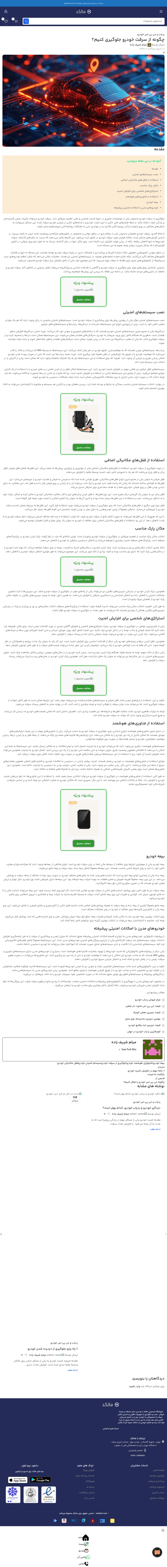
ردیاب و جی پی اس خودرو (151, 34)
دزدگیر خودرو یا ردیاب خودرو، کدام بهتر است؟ (131, 1108)
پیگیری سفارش (157, 1476)
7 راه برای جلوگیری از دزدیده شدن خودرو (53, 1349)
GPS (39, 350)
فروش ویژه (88, 1470)
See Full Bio (128, 1049)
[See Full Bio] (119, 1049)
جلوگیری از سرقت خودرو (114, 1063)
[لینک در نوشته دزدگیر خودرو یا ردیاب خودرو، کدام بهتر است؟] (125, 1094)
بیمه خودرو (152, 202)
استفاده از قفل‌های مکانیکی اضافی (139, 180)
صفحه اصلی (159, 1470)
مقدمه (155, 169)
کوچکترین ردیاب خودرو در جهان (143, 1032)
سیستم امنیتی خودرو (89, 1063)
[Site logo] (83, 11)
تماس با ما (89, 1498)
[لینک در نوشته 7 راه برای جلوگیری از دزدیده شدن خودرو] (42, 1214)
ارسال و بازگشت (86, 1492)
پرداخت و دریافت (156, 1481)
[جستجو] (26, 21)
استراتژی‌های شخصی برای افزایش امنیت (137, 191)
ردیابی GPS (158, 955)
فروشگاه (90, 1481)
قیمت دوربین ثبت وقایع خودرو (144, 1025)
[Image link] (110, 1404)
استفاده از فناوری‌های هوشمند (141, 197)
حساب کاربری (158, 1492)
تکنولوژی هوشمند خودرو (140, 1063)
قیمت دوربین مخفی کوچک (146, 1012)
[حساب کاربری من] (6, 11)
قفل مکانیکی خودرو (67, 1063)
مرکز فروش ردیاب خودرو (147, 1000)
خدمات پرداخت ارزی (85, 1476)
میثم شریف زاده (138, 45)
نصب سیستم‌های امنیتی (145, 174)
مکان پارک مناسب (149, 186)
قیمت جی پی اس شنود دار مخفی (143, 1006)
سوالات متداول (157, 1498)
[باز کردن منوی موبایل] (161, 11)
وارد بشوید (134, 1386)
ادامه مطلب (155, 1129)
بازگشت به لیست (156, 1074)
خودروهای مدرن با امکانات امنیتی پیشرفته (136, 208)
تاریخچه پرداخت (157, 1487)
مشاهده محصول (83, 299)
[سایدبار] (163, 1530)
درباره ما (90, 1487)
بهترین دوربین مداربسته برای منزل (142, 1019)
